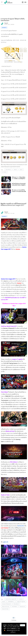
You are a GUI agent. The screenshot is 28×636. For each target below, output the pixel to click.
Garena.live (20, 526)
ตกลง (22, 625)
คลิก (17, 628)
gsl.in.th (5, 542)
